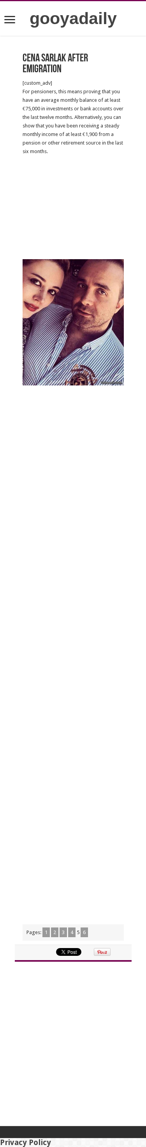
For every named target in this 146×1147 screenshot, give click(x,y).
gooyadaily (73, 18)
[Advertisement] (73, 207)
